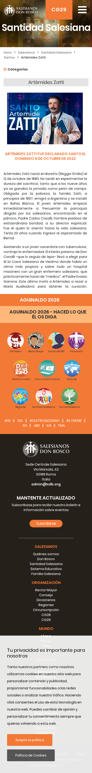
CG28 (46, 614)
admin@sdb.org (46, 484)
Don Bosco (46, 559)
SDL (20, 420)
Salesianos (26, 52)
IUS (49, 425)
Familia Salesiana (46, 573)
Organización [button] (46, 582)
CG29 (59, 9)
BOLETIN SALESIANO (45, 420)
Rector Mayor (46, 590)
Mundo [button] (46, 628)
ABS (37, 425)
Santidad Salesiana (56, 52)
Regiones (46, 605)
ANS (7, 420)
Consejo (46, 595)
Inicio (8, 52)
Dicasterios (46, 600)
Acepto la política (29, 740)
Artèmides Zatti (33, 57)
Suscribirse (46, 523)
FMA (61, 425)
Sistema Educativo (46, 568)
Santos (9, 57)
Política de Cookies (30, 755)
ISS (25, 425)
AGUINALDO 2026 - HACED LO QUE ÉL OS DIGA (47, 314)
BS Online (74, 420)
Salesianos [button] (46, 546)
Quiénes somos (46, 554)
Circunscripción (46, 610)
